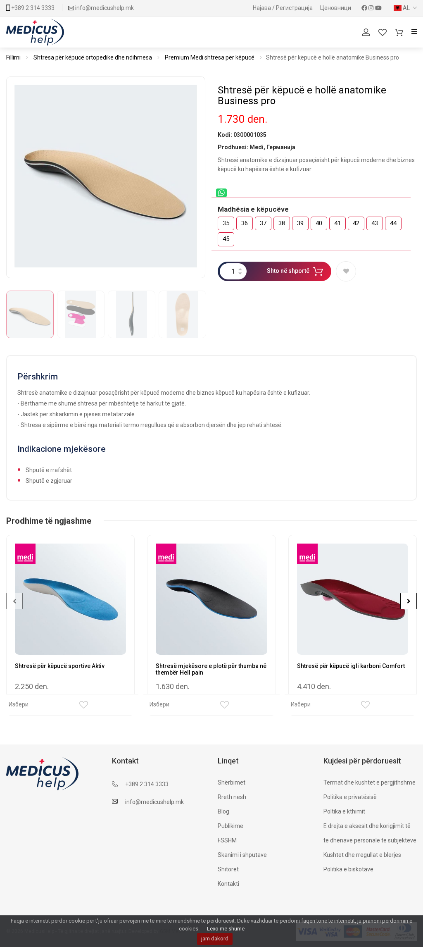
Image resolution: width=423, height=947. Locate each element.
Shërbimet (231, 782)
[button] (405, 8)
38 (281, 223)
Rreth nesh (232, 797)
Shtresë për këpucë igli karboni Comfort (351, 666)
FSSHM (227, 840)
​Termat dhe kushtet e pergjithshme (369, 782)
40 (319, 223)
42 (356, 223)
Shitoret (228, 869)
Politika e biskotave (348, 869)
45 (226, 239)
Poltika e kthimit (344, 811)
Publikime (230, 826)
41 (337, 223)
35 (226, 223)
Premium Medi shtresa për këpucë (209, 57)
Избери (19, 704)
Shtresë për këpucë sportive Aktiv (60, 666)
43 (374, 223)
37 (263, 223)
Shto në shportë (288, 270)
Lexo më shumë (226, 929)
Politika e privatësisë (350, 797)
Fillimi (13, 57)
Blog (223, 811)
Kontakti (228, 883)
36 (244, 223)
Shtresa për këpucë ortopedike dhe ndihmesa (92, 57)
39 (300, 223)
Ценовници (336, 8)
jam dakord (214, 938)
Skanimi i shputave (242, 855)
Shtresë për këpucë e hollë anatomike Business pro (302, 95)
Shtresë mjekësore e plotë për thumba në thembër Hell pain (211, 669)
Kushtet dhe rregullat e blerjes (362, 855)
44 (393, 223)
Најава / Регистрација (283, 8)
